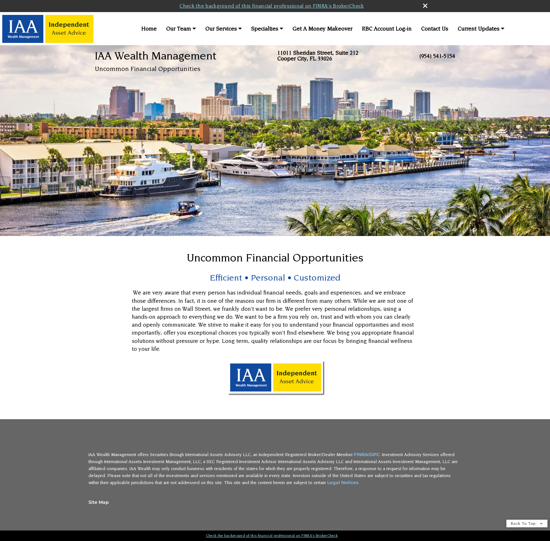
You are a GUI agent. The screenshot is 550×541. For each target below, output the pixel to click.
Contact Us (434, 28)
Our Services (221, 28)
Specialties (264, 28)
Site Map (98, 502)
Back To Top (524, 523)
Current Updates (478, 28)
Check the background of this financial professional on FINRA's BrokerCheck (272, 6)
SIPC (374, 454)
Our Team (178, 28)
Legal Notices (342, 482)
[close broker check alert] (425, 5)
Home (149, 28)
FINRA (361, 454)
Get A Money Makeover (322, 28)
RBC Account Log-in (387, 28)
